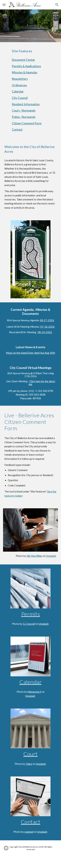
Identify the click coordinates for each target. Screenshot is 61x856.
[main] (30, 51)
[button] (4, 4)
